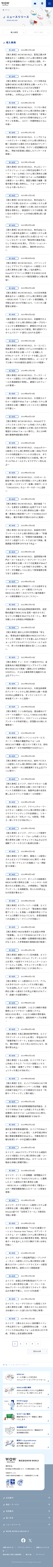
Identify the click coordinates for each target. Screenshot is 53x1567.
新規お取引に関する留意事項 (12, 1554)
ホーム (7, 10)
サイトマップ (40, 1554)
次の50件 (37, 1351)
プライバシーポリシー (25, 1547)
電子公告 (28, 1554)
